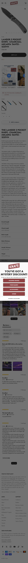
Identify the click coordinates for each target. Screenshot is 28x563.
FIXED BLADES (14, 285)
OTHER (14, 294)
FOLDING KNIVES (14, 280)
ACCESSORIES (14, 289)
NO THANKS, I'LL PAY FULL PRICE (14, 298)
